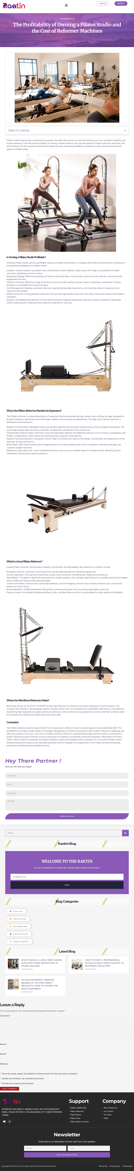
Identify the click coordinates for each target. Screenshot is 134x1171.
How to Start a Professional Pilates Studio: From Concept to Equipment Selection (104, 963)
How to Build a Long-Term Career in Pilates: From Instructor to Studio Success (41, 963)
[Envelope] (4, 1121)
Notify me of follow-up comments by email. (23, 1078)
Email (3, 1054)
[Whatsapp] (9, 1121)
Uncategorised (67, 18)
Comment (5, 1015)
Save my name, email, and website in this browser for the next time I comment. (40, 1073)
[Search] (125, 833)
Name (3, 1044)
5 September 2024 (27, 969)
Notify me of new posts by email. (18, 1083)
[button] (66, 5)
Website (4, 1064)
